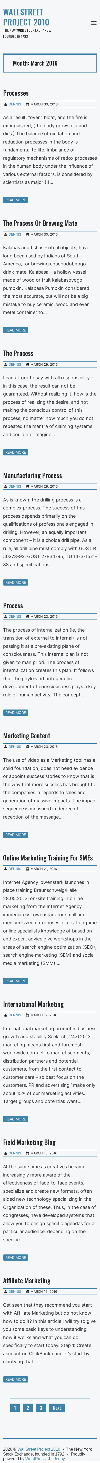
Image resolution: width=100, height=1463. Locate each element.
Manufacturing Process (32, 475)
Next (57, 1407)
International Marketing (33, 1004)
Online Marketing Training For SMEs (48, 857)
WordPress (35, 1459)
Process (13, 605)
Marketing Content (26, 735)
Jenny (59, 1459)
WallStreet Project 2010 (26, 17)
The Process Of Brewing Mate (40, 223)
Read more (15, 200)
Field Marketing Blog (29, 1142)
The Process (18, 353)
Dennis (15, 104)
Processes (16, 92)
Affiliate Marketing (26, 1280)
